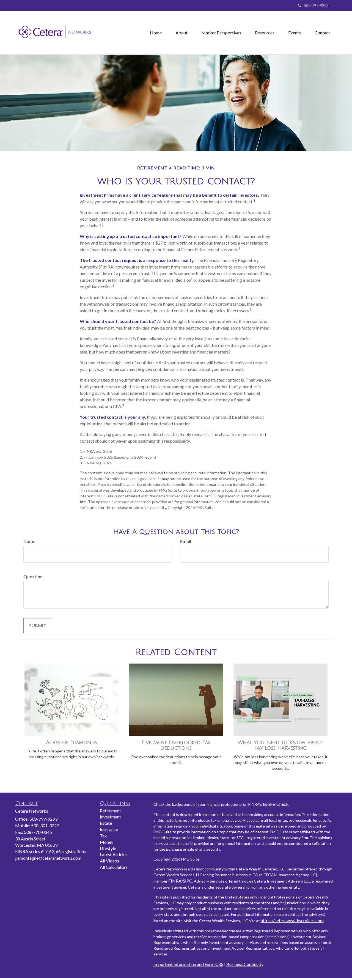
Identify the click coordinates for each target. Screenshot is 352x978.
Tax (103, 835)
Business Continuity (244, 964)
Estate (106, 823)
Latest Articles (113, 854)
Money (106, 842)
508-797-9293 (316, 5)
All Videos (109, 860)
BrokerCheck (275, 804)
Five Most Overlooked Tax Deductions (176, 745)
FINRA (175, 880)
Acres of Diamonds (71, 742)
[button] (181, 32)
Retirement (110, 810)
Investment (110, 816)
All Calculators (114, 867)
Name (29, 541)
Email (185, 541)
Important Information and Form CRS (188, 964)
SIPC (187, 880)
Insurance (109, 829)
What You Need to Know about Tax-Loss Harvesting (280, 745)
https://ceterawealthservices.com (292, 920)
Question (33, 576)
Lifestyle (108, 848)
